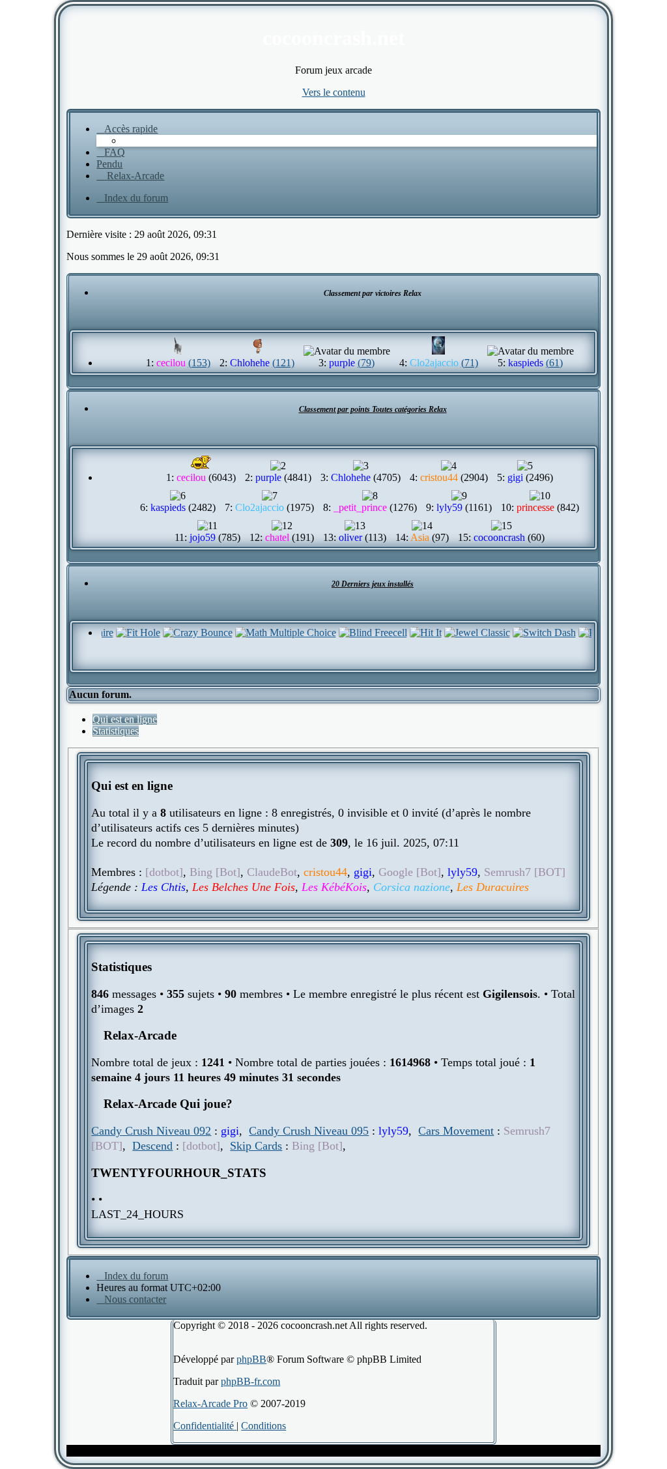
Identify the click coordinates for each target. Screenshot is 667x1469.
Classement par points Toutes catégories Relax (373, 409)
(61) (554, 362)
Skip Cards (256, 1145)
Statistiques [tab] (115, 730)
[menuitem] (110, 152)
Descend (152, 1145)
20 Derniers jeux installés (373, 584)
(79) (366, 362)
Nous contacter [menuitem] (135, 1299)
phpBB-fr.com (250, 1381)
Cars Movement (456, 1130)
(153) (199, 362)
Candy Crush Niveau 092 (151, 1130)
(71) (469, 362)
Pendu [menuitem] (109, 163)
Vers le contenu (333, 92)
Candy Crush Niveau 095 (309, 1130)
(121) (283, 362)
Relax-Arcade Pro (210, 1403)
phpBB (251, 1359)
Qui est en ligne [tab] (124, 719)
